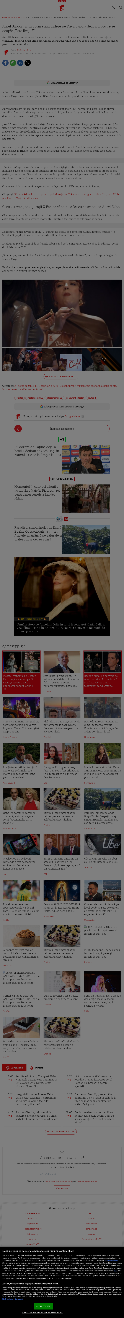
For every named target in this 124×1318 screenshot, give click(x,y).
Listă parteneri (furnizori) (12, 1299)
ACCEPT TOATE (43, 1306)
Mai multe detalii (111, 1260)
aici (115, 1270)
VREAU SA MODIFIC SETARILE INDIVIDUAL (42, 1312)
